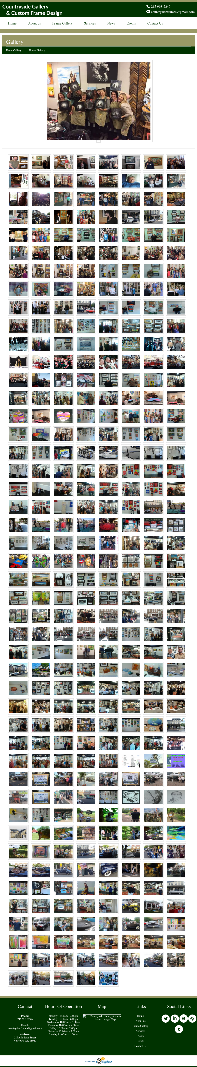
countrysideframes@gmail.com (173, 11)
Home (12, 23)
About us (34, 23)
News (111, 23)
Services (90, 23)
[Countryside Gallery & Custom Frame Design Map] (105, 1019)
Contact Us (155, 23)
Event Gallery (13, 50)
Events (131, 23)
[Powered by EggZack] (98, 1063)
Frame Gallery (62, 23)
